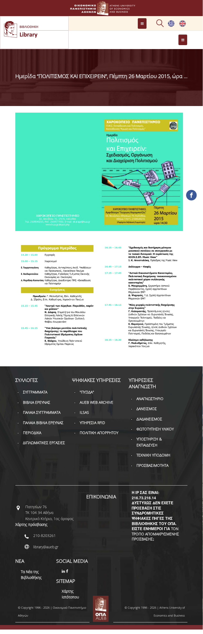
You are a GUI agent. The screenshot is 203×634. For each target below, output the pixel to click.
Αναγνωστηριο (149, 398)
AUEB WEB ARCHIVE (96, 402)
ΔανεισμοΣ (146, 408)
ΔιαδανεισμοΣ (149, 418)
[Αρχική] (101, 12)
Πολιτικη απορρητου (99, 432)
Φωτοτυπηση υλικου (155, 428)
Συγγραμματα (35, 392)
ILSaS (84, 412)
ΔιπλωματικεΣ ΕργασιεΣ (44, 442)
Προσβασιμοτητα (152, 465)
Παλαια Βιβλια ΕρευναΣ (43, 422)
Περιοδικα (32, 432)
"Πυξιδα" (87, 392)
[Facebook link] (67, 571)
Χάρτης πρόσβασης (31, 524)
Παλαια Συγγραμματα (41, 412)
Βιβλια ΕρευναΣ (36, 402)
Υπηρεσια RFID (92, 422)
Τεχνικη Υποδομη (153, 455)
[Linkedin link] (64, 571)
